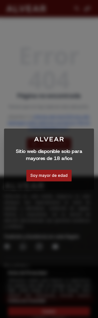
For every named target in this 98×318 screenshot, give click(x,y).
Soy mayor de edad (49, 175)
